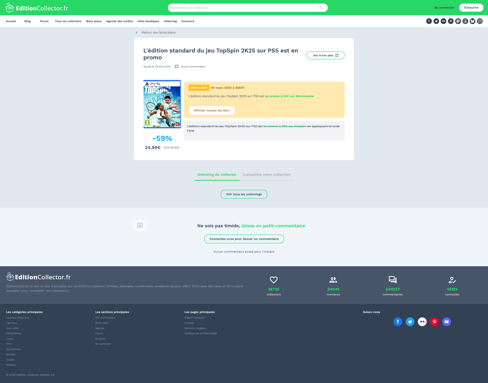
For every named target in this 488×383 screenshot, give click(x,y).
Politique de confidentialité (201, 333)
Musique (11, 364)
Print (9, 343)
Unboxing (170, 21)
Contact (189, 322)
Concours (187, 21)
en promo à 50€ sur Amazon (285, 126)
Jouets (10, 359)
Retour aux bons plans (159, 32)
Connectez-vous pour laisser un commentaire (244, 239)
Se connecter (444, 7)
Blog (27, 21)
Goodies (11, 354)
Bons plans (94, 21)
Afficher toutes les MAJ (212, 110)
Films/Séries (13, 333)
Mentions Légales (195, 328)
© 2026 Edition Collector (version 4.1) (30, 374)
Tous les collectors (68, 21)
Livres (9, 338)
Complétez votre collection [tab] (267, 174)
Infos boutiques (148, 21)
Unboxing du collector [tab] (217, 174)
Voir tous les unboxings (244, 194)
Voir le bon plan (323, 55)
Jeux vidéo (12, 328)
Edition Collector (195, 317)
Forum (44, 21)
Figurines (11, 322)
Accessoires (13, 349)
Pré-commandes (105, 317)
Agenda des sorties (119, 21)
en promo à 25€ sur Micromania (289, 96)
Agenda (99, 328)
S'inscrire (471, 7)
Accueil (11, 21)
